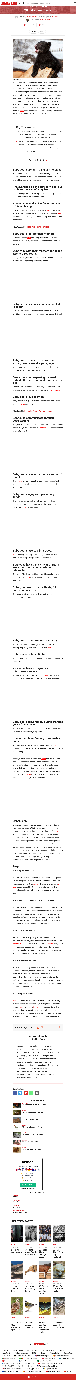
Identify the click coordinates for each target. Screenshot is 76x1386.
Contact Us (62, 1350)
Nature (42, 31)
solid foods (17, 944)
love (47, 210)
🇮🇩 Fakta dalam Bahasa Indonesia (50, 1364)
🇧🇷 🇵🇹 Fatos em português (28, 1358)
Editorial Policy (18, 1350)
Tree (15, 555)
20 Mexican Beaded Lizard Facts (58, 1325)
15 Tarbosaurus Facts (30, 1119)
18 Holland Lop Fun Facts (31, 1149)
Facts (43, 759)
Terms (43, 1353)
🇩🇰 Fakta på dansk (48, 1358)
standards (49, 1059)
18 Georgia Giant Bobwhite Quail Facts (16, 1326)
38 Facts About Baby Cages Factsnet (58, 1253)
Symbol (15, 1197)
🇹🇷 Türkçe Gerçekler (53, 1371)
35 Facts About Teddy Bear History (31, 1252)
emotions (42, 428)
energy (27, 577)
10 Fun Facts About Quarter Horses (45, 1290)
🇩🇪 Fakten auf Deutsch (22, 1356)
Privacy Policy (55, 1353)
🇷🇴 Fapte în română (50, 1369)
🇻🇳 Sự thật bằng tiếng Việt (32, 1371)
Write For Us (6, 1353)
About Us (5, 1350)
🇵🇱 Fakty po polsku (32, 1369)
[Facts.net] (12, 3)
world (28, 774)
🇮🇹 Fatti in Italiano (8, 1358)
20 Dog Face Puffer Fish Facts (58, 1288)
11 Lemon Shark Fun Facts (15, 1288)
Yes (14, 1001)
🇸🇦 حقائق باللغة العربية (44, 1361)
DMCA (34, 1353)
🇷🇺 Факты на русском (10, 1371)
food (29, 238)
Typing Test (17, 1207)
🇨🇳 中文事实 (68, 1371)
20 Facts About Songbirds (29, 1325)
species (36, 884)
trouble (47, 675)
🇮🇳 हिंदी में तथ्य (29, 1364)
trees (59, 213)
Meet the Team (32, 1350)
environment (56, 390)
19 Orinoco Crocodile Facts (32, 1134)
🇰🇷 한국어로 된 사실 (25, 1366)
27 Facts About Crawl (16, 1251)
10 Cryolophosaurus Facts (32, 1127)
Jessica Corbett (44, 20)
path (49, 648)
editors (50, 1062)
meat (23, 507)
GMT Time (17, 1202)
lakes (23, 404)
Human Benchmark (20, 1212)
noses (19, 481)
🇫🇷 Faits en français (42, 1356)
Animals (33, 31)
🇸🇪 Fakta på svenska (66, 1358)
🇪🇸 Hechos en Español (61, 1356)
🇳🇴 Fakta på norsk (8, 1361)
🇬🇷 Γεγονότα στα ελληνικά (11, 1364)
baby (22, 111)
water (21, 1007)
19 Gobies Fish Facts (30, 1142)
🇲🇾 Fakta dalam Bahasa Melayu (47, 1366)
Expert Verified (30, 25)
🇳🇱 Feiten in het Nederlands (11, 1369)
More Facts (6, 1356)
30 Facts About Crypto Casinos (34, 1105)
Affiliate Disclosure (21, 1353)
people (55, 831)
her (55, 745)
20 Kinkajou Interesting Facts (30, 1288)
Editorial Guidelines (47, 25)
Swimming (37, 1007)
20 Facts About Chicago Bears (43, 1253)
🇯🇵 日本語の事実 (8, 1366)
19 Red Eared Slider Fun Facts (33, 1112)
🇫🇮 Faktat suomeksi (26, 1361)
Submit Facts (68, 1353)
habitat (51, 944)
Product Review (48, 1350)
